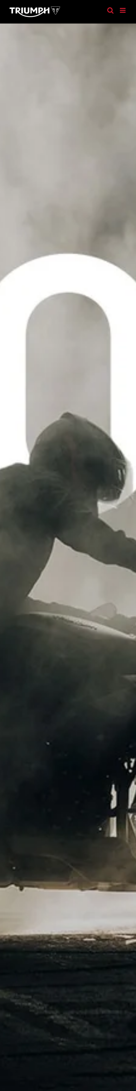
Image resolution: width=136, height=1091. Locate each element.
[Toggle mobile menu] (123, 10)
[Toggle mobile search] (110, 10)
